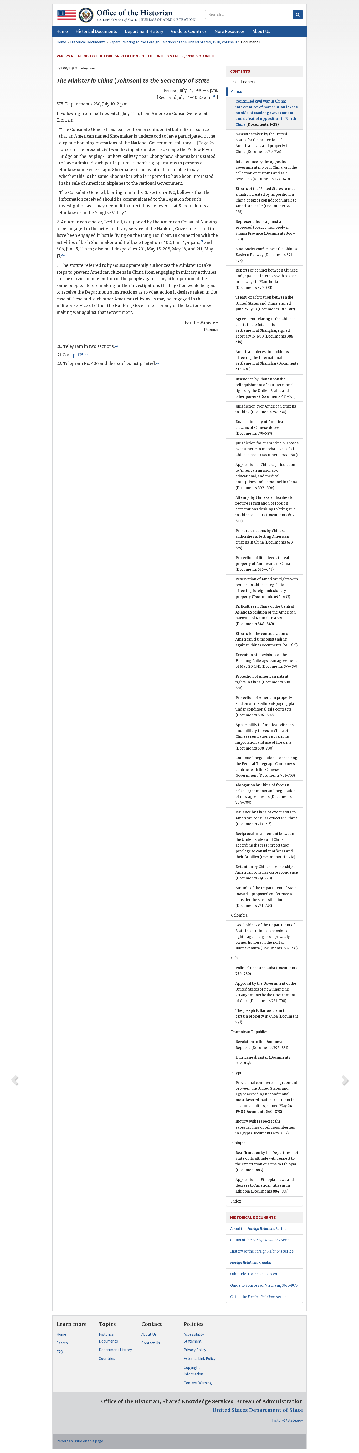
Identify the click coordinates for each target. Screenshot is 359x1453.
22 (63, 255)
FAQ (60, 1351)
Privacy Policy (195, 1349)
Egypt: (236, 1073)
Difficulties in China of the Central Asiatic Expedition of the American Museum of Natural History (265, 615)
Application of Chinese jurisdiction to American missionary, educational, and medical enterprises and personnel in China (266, 476)
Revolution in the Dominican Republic (261, 1044)
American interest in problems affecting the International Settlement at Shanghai (266, 360)
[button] (96, 31)
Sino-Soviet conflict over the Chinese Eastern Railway (266, 255)
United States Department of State (257, 1410)
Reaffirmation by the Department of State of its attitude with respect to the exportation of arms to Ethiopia (266, 1161)
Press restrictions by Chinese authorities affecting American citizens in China (265, 539)
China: (236, 91)
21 (201, 241)
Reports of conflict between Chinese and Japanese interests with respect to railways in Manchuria (266, 279)
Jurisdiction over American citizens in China (265, 409)
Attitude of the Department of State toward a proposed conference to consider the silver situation (266, 897)
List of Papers (243, 82)
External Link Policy (200, 1358)
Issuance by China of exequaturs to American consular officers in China (266, 818)
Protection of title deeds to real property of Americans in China (262, 564)
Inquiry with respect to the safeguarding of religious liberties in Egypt (265, 1127)
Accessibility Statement (194, 1338)
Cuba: (235, 958)
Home (61, 1334)
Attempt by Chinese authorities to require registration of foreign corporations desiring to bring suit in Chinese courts (266, 509)
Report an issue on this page (80, 1441)
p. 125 (78, 355)
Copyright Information (193, 1371)
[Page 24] (206, 142)
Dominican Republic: (249, 1032)
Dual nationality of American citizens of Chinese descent (260, 428)
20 (214, 96)
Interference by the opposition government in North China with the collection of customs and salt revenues (266, 170)
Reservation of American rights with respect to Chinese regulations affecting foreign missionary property (266, 588)
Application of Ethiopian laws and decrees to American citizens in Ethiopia (264, 1186)
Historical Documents (108, 1338)
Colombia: (239, 915)
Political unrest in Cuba (266, 971)
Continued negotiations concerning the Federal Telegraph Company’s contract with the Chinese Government (266, 767)
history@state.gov (287, 1420)
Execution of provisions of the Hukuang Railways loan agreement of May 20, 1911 (266, 661)
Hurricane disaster (262, 1060)
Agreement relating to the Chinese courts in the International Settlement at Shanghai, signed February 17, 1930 (265, 330)
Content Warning (198, 1382)
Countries (107, 1358)
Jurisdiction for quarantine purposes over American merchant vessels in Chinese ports (267, 449)
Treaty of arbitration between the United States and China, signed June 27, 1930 (265, 303)
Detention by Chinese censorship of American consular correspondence (266, 872)
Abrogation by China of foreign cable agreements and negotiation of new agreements (265, 794)
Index (236, 1201)
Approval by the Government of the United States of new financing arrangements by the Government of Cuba (265, 992)
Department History (115, 1349)
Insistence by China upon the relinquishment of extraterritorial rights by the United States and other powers (265, 388)
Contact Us (150, 1342)
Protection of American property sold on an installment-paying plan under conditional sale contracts (265, 706)
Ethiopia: (238, 1143)
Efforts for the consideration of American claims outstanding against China (266, 639)
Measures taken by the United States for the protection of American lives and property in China (262, 143)
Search (62, 1342)
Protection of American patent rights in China (264, 682)
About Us (149, 1334)
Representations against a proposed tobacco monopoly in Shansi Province (265, 230)
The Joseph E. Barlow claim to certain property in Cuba (266, 1016)
